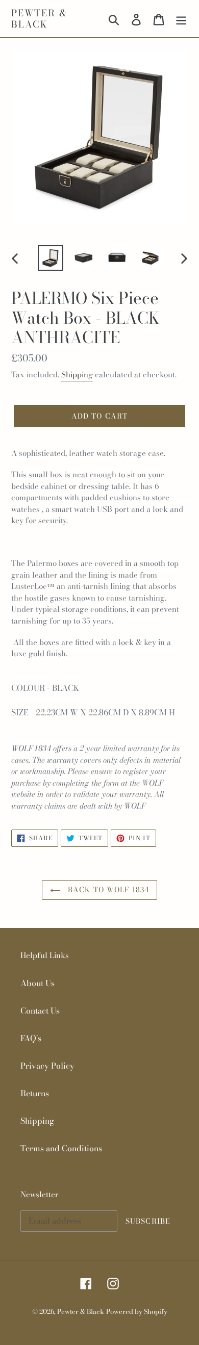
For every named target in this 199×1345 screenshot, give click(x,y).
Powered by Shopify (136, 1311)
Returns (34, 1093)
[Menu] (181, 19)
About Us (37, 983)
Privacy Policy (47, 1065)
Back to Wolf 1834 (107, 889)
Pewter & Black (39, 19)
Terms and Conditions (61, 1148)
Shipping (77, 374)
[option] (50, 258)
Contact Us (40, 1010)
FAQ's (30, 1038)
